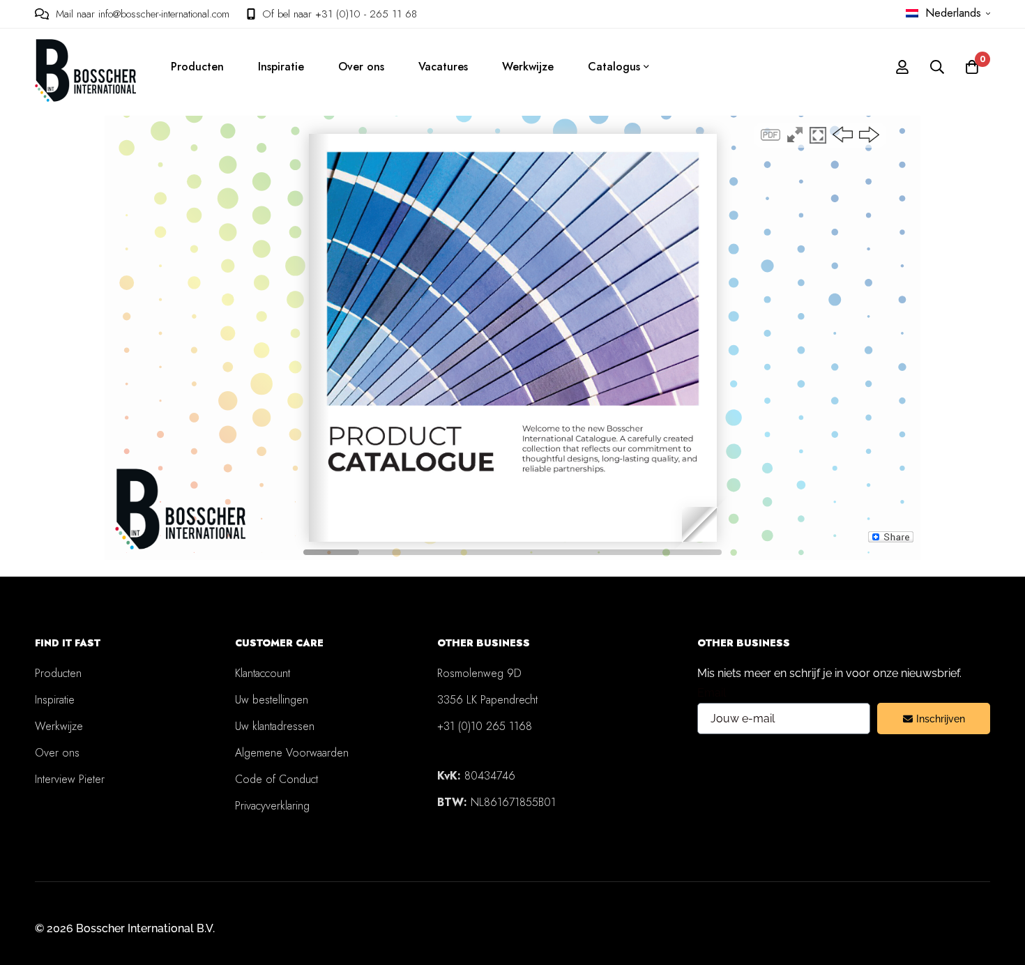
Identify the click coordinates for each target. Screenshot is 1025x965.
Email (711, 692)
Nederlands (953, 13)
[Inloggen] (902, 67)
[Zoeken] (937, 67)
